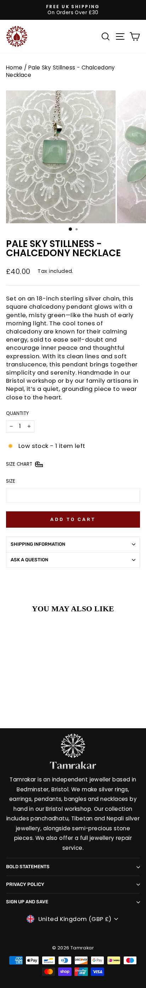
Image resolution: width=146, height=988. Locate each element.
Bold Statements (28, 866)
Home (14, 67)
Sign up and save (27, 901)
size (10, 481)
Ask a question (29, 559)
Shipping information (38, 544)
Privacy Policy (25, 884)
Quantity (17, 413)
